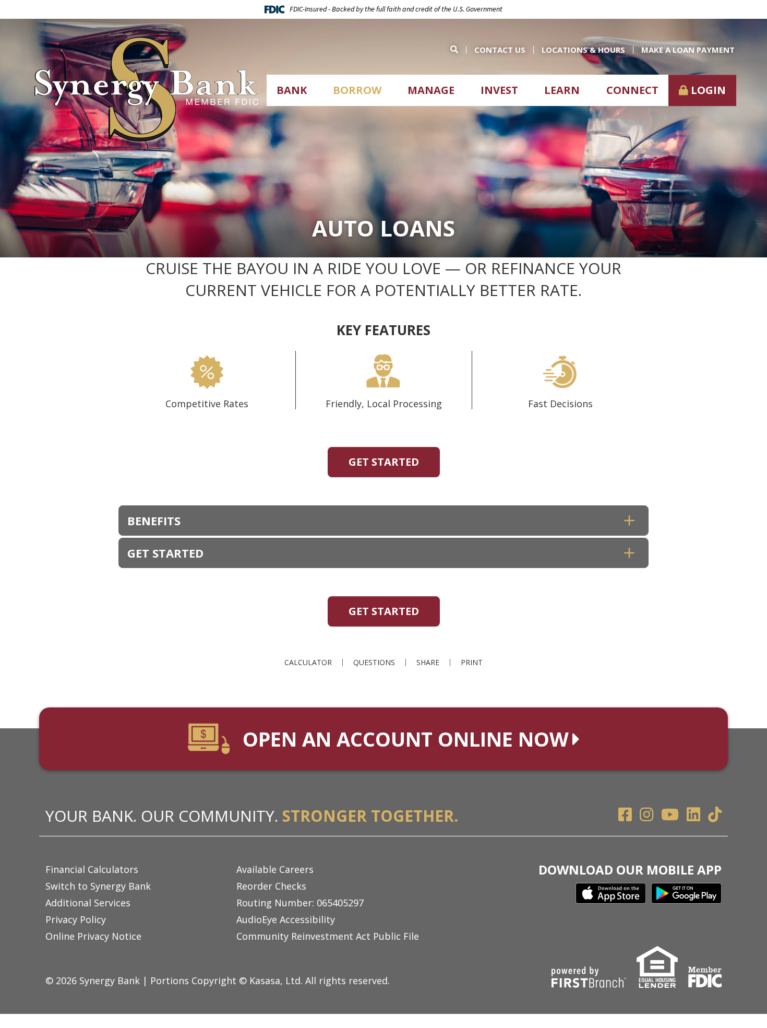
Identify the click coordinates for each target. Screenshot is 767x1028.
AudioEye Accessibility (285, 919)
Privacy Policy (75, 919)
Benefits (154, 520)
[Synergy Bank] (146, 88)
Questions (374, 662)
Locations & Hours (583, 49)
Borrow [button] (357, 90)
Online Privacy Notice (93, 936)
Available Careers (275, 869)
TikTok (715, 814)
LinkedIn (693, 814)
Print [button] (472, 662)
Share (427, 662)
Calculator (308, 662)
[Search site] (458, 49)
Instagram (646, 814)
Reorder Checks (271, 886)
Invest (499, 90)
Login (708, 90)
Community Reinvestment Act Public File (327, 936)
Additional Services (87, 902)
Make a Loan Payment (688, 49)
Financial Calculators (91, 869)
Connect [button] (632, 90)
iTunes (611, 893)
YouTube (670, 814)
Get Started (384, 462)
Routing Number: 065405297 (300, 902)
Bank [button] (292, 90)
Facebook (625, 814)
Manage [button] (431, 90)
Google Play (686, 893)
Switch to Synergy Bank (98, 886)
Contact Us (499, 49)
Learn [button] (562, 90)
